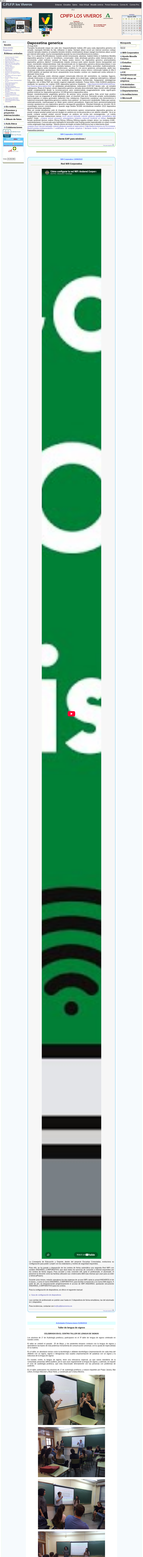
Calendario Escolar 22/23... (12, 99)
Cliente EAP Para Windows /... (13, 60)
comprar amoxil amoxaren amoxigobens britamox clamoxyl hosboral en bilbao (73, 118)
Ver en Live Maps (99, 26)
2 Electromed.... (9, 70)
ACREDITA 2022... (10, 85)
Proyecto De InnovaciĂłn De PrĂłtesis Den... (12, 65)
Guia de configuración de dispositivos (46, 1295)
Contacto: (76, 21)
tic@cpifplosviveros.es (63, 1306)
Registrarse (7, 50)
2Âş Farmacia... (9, 69)
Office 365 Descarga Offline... (12, 63)
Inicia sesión (8, 48)
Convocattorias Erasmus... (12, 82)
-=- (131, 34)
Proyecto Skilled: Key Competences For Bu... (11, 93)
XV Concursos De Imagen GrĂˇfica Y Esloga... (12, 57)
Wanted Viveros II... (10, 62)
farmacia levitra (91, 128)
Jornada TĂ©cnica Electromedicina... (10, 67)
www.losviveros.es (107, 128)
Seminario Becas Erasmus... (12, 71)
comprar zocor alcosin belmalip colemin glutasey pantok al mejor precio (55, 126)
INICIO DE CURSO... (10, 84)
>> (140, 34)
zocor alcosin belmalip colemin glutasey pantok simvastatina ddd (89, 116)
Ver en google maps (100, 25)
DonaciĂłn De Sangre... (11, 59)
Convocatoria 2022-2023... (12, 98)
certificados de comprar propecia (68, 128)
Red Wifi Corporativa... (11, 86)
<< (122, 34)
